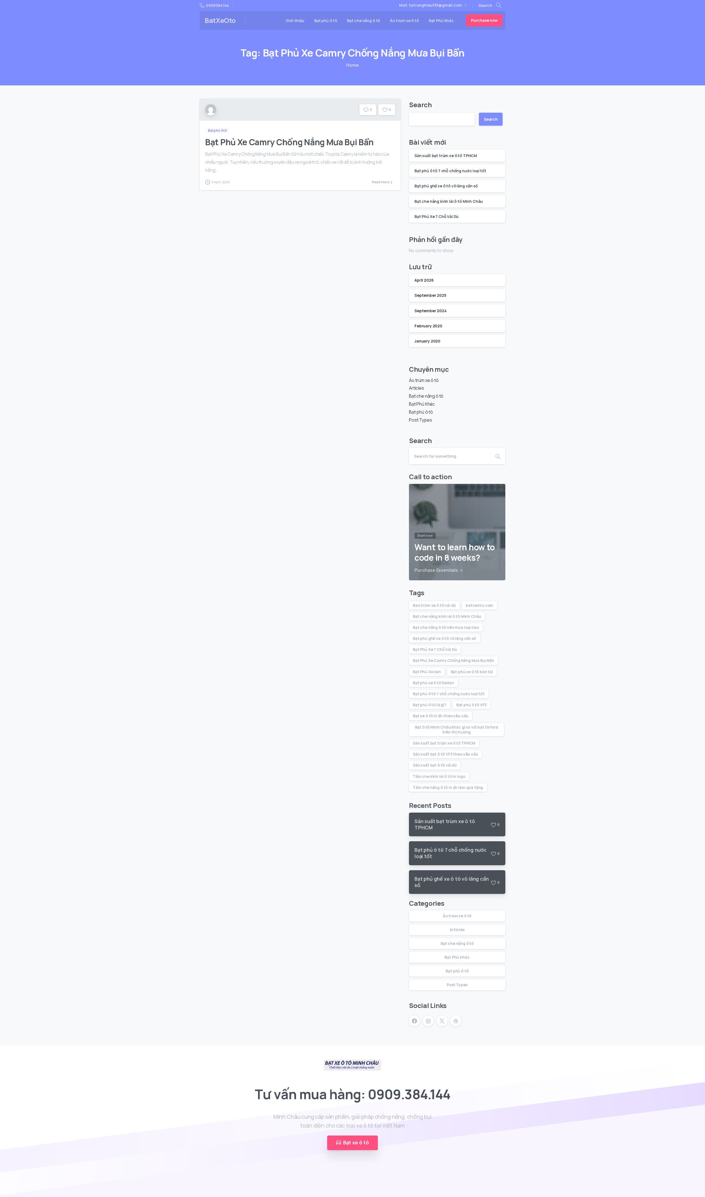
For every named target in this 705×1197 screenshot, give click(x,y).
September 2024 (430, 310)
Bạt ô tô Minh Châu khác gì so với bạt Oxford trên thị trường (456, 729)
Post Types (420, 420)
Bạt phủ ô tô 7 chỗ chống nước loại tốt (450, 170)
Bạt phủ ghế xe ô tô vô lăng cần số (446, 185)
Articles (416, 388)
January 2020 (427, 341)
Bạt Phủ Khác (422, 404)
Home (352, 65)
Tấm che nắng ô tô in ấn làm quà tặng (448, 787)
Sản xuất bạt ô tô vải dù (435, 765)
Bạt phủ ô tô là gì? (429, 704)
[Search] (498, 5)
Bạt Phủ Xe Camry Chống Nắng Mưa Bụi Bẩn (289, 142)
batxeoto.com (479, 605)
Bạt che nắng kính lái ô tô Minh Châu (448, 201)
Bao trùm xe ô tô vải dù (434, 605)
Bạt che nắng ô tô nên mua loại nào (446, 627)
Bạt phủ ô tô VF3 (471, 704)
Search (420, 104)
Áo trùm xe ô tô (424, 380)
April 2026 (423, 280)
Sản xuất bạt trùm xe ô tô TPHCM (445, 155)
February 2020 (428, 325)
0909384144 (217, 5)
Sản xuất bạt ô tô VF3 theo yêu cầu (445, 754)
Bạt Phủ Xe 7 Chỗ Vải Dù (436, 216)
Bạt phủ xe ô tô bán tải (472, 671)
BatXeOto (220, 20)
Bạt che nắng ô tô (426, 396)
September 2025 (430, 295)
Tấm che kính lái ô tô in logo (439, 776)
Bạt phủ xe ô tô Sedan (433, 682)
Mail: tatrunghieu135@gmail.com (430, 5)
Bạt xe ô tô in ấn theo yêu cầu (440, 715)
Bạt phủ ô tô (421, 412)
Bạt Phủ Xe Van (427, 671)
